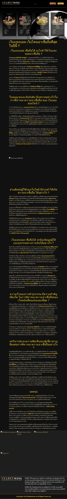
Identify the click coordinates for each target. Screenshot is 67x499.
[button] (35, 3)
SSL (34, 260)
